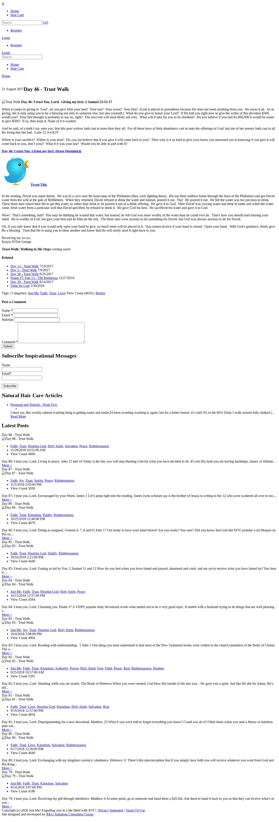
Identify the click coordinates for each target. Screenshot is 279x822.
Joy (21, 480)
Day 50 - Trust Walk (24, 274)
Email (7, 315)
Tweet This (39, 184)
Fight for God (19, 286)
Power (74, 668)
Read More (18, 416)
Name (7, 310)
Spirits (38, 480)
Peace (83, 446)
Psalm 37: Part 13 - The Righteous (34, 278)
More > (7, 465)
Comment (10, 342)
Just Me (33, 293)
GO (45, 22)
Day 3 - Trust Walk (23, 270)
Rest (127, 668)
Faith (43, 293)
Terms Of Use (135, 810)
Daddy (47, 515)
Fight (108, 668)
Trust (52, 293)
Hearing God (37, 446)
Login (6, 38)
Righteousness (99, 446)
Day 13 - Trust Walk (24, 266)
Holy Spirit (55, 446)
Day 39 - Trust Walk (24, 282)
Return (100, 293)
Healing (158, 668)
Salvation (71, 446)
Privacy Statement (110, 810)
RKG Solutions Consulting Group (69, 814)
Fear (100, 668)
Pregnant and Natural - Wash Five (33, 405)
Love (61, 293)
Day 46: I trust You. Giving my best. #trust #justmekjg (41, 151)
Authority (61, 668)
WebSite (8, 320)
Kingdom (34, 515)
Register (16, 30)
